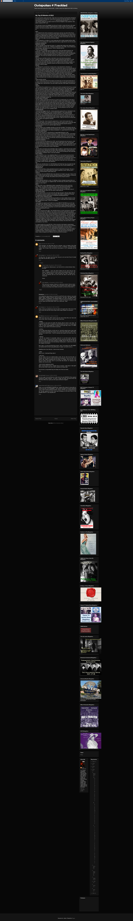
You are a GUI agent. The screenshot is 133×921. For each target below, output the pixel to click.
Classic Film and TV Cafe (44, 385)
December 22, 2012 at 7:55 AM (56, 282)
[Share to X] (56, 236)
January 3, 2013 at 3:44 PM (51, 375)
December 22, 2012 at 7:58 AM (53, 307)
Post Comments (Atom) (58, 423)
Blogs (81, 754)
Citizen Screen (45, 265)
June (94, 885)
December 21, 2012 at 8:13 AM (55, 265)
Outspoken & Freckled (50, 5)
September (94, 873)
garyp (40, 243)
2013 (93, 766)
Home (56, 418)
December (94, 774)
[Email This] (53, 236)
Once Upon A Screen (51, 20)
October (94, 867)
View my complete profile (82, 789)
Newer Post (38, 418)
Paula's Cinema (71, 20)
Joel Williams (42, 316)
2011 (93, 893)
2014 (93, 763)
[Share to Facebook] (57, 236)
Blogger (73, 918)
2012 (93, 769)
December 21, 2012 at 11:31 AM (50, 294)
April (94, 889)
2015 (93, 761)
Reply (40, 251)
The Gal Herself (42, 375)
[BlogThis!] (55, 236)
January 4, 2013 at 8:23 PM (55, 385)
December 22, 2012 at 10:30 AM (51, 316)
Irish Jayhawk (42, 255)
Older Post (73, 418)
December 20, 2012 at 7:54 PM (53, 255)
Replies (41, 262)
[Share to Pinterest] (59, 236)
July (94, 881)
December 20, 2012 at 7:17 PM (48, 243)
